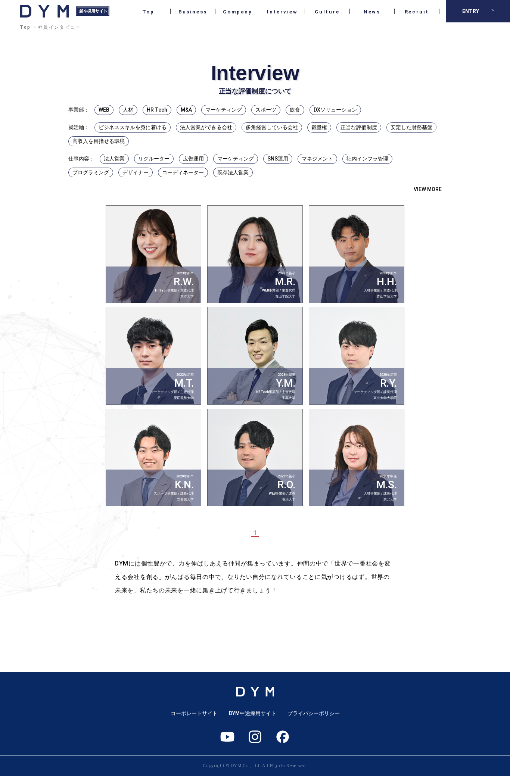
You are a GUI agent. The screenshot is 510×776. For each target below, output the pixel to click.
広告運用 (193, 159)
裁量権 (319, 127)
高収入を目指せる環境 (98, 141)
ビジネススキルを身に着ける (133, 127)
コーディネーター (183, 172)
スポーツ (265, 110)
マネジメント (317, 159)
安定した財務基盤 (411, 127)
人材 (128, 110)
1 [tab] (255, 533)
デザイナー (135, 172)
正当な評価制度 (358, 127)
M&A (186, 110)
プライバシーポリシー (313, 713)
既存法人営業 (233, 172)
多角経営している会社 (272, 127)
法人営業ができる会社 (206, 127)
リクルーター (154, 159)
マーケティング (223, 110)
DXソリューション (335, 110)
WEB (104, 110)
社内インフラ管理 (367, 159)
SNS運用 (277, 159)
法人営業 (114, 159)
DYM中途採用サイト (252, 713)
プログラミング (90, 172)
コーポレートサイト (194, 713)
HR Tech (157, 110)
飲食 (295, 110)
